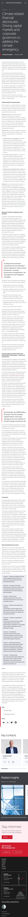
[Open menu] (2, 3)
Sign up (5, 837)
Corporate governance (9, 714)
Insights (4, 10)
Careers (4, 866)
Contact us (7, 852)
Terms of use (4, 915)
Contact (4, 868)
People (3, 863)
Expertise (4, 859)
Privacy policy (4, 911)
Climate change (7, 710)
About (3, 864)
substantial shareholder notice (15, 375)
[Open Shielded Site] (4, 906)
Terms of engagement (6, 913)
